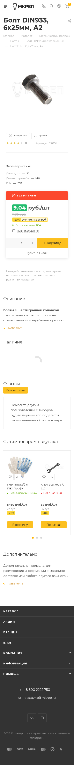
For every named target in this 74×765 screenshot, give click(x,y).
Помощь (11, 673)
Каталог (10, 611)
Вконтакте (31, 717)
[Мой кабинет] (59, 6)
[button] (33, 537)
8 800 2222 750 (38, 689)
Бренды (10, 632)
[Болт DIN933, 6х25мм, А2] (37, 89)
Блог (7, 642)
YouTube (42, 717)
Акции (9, 621)
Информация (15, 663)
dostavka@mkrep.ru (40, 698)
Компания (12, 653)
